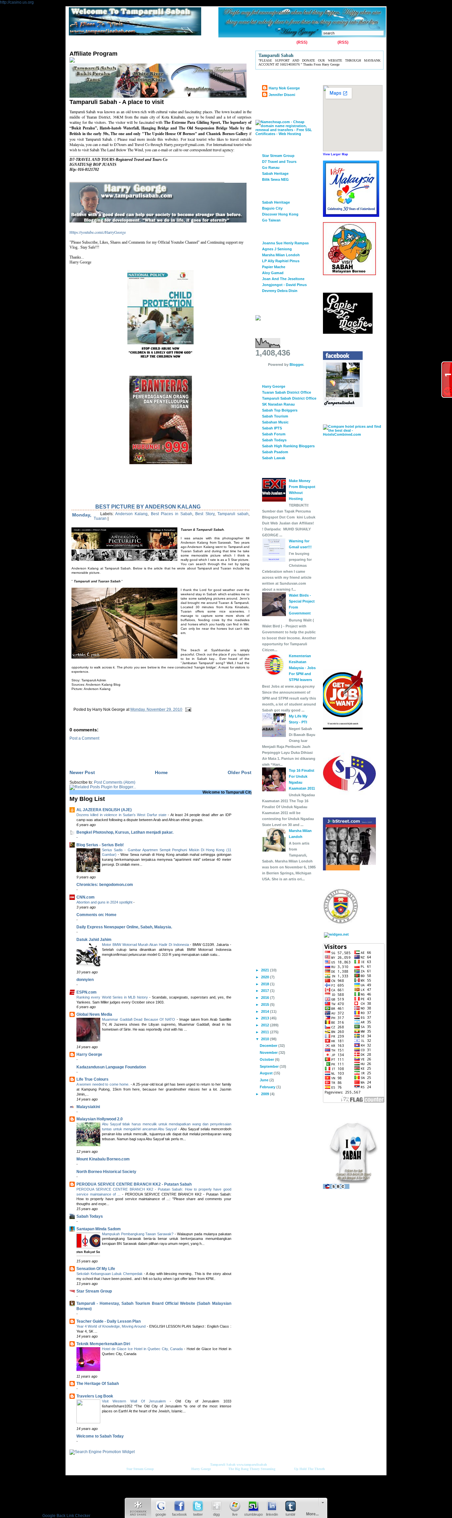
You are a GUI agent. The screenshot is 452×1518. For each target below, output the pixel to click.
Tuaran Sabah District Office (286, 392)
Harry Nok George (284, 88)
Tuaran (166, 42)
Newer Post (82, 772)
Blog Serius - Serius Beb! (100, 845)
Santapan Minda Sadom (98, 1229)
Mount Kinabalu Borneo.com (103, 1159)
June (264, 1080)
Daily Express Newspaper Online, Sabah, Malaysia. (124, 927)
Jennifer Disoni (282, 95)
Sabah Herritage (276, 202)
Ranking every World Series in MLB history (112, 997)
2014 (265, 1011)
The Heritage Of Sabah (97, 1383)
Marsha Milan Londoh (281, 255)
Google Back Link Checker (66, 1515)
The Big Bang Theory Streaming (251, 1469)
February (268, 1087)
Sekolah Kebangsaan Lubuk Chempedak (110, 1274)
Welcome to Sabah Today (100, 1436)
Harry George (89, 1054)
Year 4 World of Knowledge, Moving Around (111, 1326)
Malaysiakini (88, 1106)
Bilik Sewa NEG (275, 179)
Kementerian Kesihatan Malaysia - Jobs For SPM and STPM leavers (302, 668)
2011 (265, 1032)
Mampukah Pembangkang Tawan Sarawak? (138, 1234)
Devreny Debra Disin (279, 291)
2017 (265, 991)
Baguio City (272, 208)
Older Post (239, 772)
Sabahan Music (275, 422)
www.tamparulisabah (252, 1464)
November (269, 1052)
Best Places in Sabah (172, 514)
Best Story (204, 514)
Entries (288, 42)
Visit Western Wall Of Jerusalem (136, 1401)
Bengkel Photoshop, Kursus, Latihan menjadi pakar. (124, 832)
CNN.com (85, 897)
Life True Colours (92, 1079)
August (267, 1073)
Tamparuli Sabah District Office (289, 398)
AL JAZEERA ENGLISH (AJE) (104, 810)
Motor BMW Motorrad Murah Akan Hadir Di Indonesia (146, 945)
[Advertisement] (146, 750)
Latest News (209, 42)
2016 (265, 998)
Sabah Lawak (273, 458)
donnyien (85, 979)
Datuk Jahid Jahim (94, 939)
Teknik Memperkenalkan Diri (103, 1344)
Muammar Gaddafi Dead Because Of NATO (139, 1019)
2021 (265, 970)
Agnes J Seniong (277, 249)
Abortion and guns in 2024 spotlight (104, 902)
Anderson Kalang (131, 514)
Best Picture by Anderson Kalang (148, 507)
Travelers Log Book (94, 1396)
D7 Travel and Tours (279, 162)
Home (76, 42)
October (267, 1059)
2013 (265, 1018)
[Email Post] (187, 709)
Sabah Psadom (275, 452)
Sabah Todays (89, 1216)
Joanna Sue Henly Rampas (285, 243)
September (270, 1066)
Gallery (124, 42)
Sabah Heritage (275, 173)
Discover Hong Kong (280, 214)
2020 (265, 977)
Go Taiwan (271, 220)
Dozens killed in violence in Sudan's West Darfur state (122, 815)
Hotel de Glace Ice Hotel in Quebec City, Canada (143, 1349)
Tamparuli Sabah (223, 1464)
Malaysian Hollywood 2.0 (99, 1119)
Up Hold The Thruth (309, 1469)
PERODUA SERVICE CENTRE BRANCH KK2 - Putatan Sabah (134, 1184)
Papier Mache (273, 267)
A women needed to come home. (103, 1084)
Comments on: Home (96, 914)
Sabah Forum (274, 434)
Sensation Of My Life (95, 1268)
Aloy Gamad (273, 273)
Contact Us (100, 42)
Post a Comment (84, 738)
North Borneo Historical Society (106, 1171)
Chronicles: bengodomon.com (104, 884)
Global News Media (94, 1014)
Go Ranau (271, 168)
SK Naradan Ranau (278, 404)
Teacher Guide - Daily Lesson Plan (108, 1321)
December (269, 1046)
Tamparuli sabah (233, 514)
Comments (326, 42)
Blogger (296, 365)
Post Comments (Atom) (114, 782)
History (146, 42)
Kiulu (185, 42)
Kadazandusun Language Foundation (111, 1067)
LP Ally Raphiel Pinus (280, 261)
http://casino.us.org (17, 2)
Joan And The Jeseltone (283, 279)
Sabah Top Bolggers (279, 410)
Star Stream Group (94, 1291)
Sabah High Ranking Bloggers (288, 446)
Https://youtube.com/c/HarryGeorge (97, 232)
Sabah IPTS (272, 428)
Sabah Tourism (275, 416)
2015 (265, 1004)
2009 (265, 1094)
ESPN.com (86, 992)
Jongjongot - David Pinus (284, 285)
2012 (265, 1025)
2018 (265, 984)
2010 (265, 1039)
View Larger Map (335, 154)
